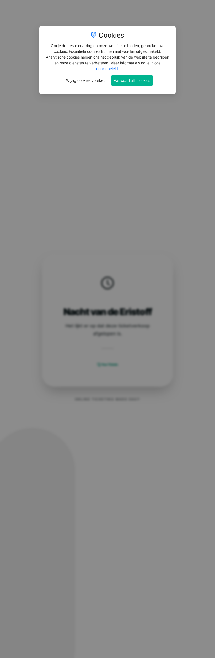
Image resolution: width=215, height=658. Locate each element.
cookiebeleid (107, 68)
